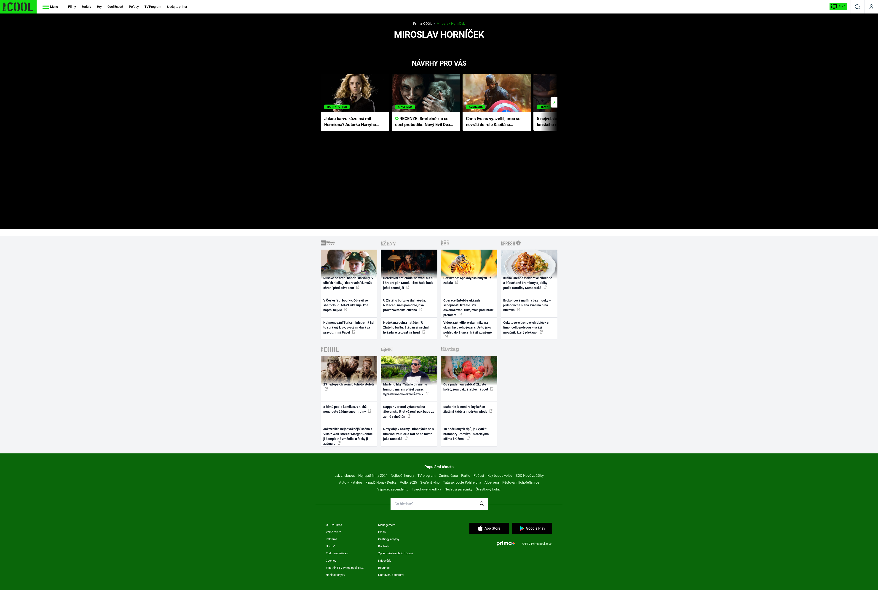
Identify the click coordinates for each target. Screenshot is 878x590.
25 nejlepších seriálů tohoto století (348, 384)
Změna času (448, 476)
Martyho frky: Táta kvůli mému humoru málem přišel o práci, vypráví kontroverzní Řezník (405, 389)
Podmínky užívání (337, 553)
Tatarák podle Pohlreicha (462, 482)
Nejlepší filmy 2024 (372, 476)
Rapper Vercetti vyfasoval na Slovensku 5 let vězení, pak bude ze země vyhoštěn (408, 411)
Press (382, 532)
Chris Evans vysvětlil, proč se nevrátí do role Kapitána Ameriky (493, 122)
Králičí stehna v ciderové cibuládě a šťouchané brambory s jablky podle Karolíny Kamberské (527, 283)
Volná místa (333, 532)
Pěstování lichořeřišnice (520, 482)
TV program (427, 476)
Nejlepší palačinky (458, 489)
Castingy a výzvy (388, 539)
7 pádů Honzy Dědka (380, 482)
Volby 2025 (408, 482)
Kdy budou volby (499, 476)
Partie (465, 476)
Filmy (72, 6)
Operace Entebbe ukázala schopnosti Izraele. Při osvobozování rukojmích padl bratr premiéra (468, 308)
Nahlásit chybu (335, 575)
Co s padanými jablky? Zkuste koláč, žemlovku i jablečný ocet (466, 387)
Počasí (479, 476)
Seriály (86, 6)
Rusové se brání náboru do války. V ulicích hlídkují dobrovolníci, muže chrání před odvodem (348, 283)
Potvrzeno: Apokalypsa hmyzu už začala (467, 280)
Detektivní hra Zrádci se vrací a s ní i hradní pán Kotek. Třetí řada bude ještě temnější (408, 283)
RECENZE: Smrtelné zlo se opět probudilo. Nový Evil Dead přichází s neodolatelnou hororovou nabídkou (423, 122)
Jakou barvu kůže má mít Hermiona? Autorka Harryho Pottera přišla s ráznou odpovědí (350, 122)
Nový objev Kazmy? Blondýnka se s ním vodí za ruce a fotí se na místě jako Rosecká (408, 434)
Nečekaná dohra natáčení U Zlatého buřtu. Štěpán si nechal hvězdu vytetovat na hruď (406, 327)
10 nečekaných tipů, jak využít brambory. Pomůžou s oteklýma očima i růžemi (466, 434)
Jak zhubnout (345, 476)
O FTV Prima (334, 525)
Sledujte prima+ (178, 6)
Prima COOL (422, 23)
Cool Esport (115, 6)
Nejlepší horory (402, 476)
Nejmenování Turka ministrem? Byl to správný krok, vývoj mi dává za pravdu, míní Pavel (348, 327)
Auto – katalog (350, 482)
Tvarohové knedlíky (426, 489)
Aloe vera (492, 482)
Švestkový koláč (488, 489)
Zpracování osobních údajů (395, 553)
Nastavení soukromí (391, 575)
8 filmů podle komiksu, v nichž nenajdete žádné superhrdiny (345, 409)
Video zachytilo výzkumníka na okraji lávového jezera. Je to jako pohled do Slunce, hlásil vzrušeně (467, 327)
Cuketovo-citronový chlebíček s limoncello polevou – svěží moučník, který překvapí (526, 327)
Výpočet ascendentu (392, 489)
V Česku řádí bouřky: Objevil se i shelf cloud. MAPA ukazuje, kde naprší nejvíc (346, 305)
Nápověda (384, 560)
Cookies (331, 560)
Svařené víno (430, 482)
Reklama (331, 539)
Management (386, 525)
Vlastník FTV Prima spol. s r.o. (345, 567)
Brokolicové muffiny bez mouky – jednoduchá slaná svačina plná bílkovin (527, 305)
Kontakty (384, 546)
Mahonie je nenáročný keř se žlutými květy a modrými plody (465, 409)
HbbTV (330, 546)
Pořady (134, 6)
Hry (99, 6)
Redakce (384, 567)
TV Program (153, 6)
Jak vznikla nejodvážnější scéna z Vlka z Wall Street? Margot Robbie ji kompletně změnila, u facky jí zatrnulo (348, 436)
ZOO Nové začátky (530, 476)
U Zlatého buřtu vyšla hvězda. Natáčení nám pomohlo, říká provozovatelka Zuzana (404, 305)
